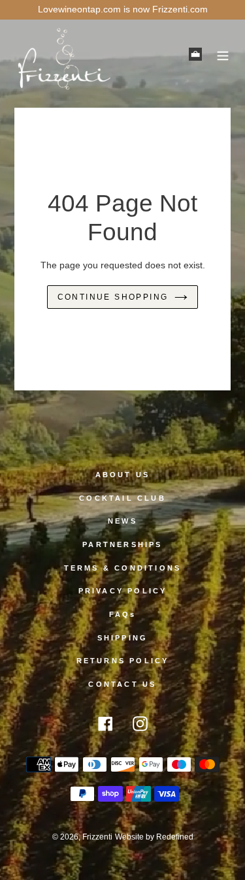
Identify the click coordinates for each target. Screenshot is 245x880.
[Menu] (223, 54)
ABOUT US (122, 475)
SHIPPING (122, 638)
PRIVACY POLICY (122, 591)
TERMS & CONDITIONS (123, 568)
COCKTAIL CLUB (122, 498)
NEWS (122, 521)
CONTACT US (122, 684)
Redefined (174, 836)
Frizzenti (97, 836)
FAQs (123, 614)
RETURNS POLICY (122, 661)
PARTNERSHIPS (122, 544)
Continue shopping (113, 297)
